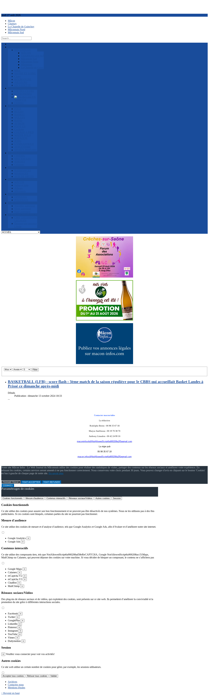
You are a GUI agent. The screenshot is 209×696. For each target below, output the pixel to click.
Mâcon (11, 20)
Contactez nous (16, 684)
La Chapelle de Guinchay (21, 26)
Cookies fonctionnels (12, 498)
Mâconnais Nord (16, 29)
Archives (12, 681)
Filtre (35, 369)
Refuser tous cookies (37, 676)
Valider (53, 676)
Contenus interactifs (56, 498)
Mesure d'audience (34, 498)
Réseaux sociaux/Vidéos (80, 498)
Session (117, 498)
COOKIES (8, 485)
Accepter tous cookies (13, 676)
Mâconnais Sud (16, 32)
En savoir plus (56, 473)
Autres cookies (103, 498)
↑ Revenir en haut (10, 693)
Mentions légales (16, 687)
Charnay (12, 23)
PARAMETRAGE (11, 482)
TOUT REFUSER (51, 482)
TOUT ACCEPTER (31, 482)
